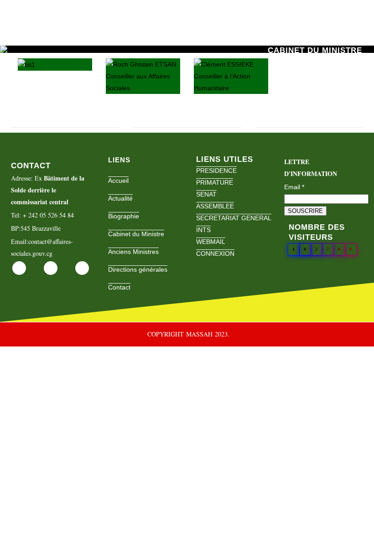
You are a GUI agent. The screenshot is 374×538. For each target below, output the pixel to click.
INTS (203, 229)
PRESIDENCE (216, 170)
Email (294, 187)
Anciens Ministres (133, 251)
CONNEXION (215, 253)
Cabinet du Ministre (136, 234)
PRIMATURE (214, 182)
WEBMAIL (210, 241)
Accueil (118, 180)
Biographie (123, 216)
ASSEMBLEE (215, 206)
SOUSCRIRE (305, 210)
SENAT (206, 194)
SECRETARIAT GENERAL (233, 218)
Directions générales (137, 269)
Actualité (120, 198)
